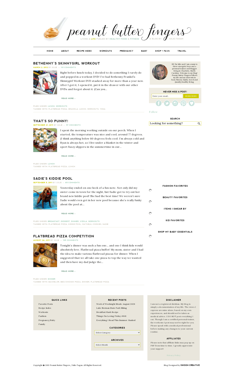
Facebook (159, 103)
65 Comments (72, 183)
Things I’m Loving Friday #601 (111, 316)
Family (42, 324)
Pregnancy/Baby (47, 320)
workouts (93, 109)
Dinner (75, 221)
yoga (102, 109)
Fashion (42, 316)
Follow (153, 111)
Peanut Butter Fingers (116, 29)
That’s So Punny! (50, 121)
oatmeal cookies (91, 224)
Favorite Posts (46, 304)
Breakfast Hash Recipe (107, 312)
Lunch (51, 106)
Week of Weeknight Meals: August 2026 (115, 304)
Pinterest (184, 103)
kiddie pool (74, 224)
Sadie (106, 224)
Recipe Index (45, 308)
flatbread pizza (58, 109)
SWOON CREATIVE (190, 365)
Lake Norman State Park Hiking (111, 308)
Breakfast (54, 221)
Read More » (68, 98)
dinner (86, 282)
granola (73, 109)
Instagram (176, 103)
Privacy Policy (174, 355)
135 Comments (70, 240)
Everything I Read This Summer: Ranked (116, 320)
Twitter (168, 103)
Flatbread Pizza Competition (63, 236)
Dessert (65, 221)
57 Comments (73, 125)
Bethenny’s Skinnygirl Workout (66, 63)
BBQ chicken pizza (71, 282)
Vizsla (83, 221)
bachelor (54, 282)
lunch (82, 109)
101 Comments (68, 67)
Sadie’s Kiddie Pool (53, 178)
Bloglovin (191, 103)
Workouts (61, 106)
